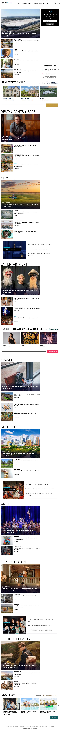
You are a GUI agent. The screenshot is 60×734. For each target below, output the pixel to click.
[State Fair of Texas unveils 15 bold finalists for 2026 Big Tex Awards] (7, 407)
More (47, 3)
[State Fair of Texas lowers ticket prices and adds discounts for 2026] (7, 53)
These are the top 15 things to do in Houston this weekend (27, 308)
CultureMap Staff (5, 36)
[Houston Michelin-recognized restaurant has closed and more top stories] (7, 225)
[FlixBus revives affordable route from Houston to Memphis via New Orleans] (7, 396)
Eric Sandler (4, 141)
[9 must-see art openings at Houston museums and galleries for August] (7, 540)
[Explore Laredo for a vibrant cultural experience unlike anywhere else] (7, 416)
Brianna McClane (16, 64)
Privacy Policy (51, 726)
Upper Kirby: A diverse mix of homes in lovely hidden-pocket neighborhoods (38, 254)
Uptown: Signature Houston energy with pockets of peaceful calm (39, 244)
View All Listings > (52, 105)
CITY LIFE (8, 178)
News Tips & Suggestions (14, 726)
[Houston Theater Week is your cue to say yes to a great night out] (7, 320)
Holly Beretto (16, 464)
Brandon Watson (5, 208)
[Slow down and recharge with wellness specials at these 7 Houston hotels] (7, 675)
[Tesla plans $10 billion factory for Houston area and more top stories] (20, 23)
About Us (7, 726)
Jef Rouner (15, 215)
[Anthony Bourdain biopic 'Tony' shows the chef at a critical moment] (7, 301)
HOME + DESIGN (13, 562)
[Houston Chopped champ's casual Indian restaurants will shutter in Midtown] (7, 148)
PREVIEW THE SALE (52, 351)
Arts (47, 1)
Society (19, 3)
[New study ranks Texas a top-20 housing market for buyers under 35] (7, 473)
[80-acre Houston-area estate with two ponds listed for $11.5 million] (7, 463)
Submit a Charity (28, 726)
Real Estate (43, 1)
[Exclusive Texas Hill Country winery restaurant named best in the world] (7, 43)
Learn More (54, 717)
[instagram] (57, 3)
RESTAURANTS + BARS (18, 112)
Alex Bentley (16, 54)
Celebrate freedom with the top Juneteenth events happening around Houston (39, 488)
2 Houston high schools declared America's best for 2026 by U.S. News (50, 74)
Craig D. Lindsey (16, 310)
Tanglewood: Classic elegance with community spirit (37, 249)
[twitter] (55, 3)
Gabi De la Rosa (4, 669)
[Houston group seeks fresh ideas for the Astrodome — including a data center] (7, 214)
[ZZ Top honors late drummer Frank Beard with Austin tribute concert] (20, 281)
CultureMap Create (17, 168)
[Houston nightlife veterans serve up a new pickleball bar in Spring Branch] (7, 158)
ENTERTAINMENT (14, 264)
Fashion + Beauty (31, 3)
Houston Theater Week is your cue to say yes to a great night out (37, 484)
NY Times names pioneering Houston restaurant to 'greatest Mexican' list (50, 77)
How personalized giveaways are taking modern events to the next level (40, 620)
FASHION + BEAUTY (16, 639)
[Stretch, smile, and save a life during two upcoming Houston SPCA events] (7, 234)
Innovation (36, 3)
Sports (40, 3)
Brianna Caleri (4, 294)
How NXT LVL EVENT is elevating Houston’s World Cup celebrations (40, 630)
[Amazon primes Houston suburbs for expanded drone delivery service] (20, 195)
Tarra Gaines (4, 534)
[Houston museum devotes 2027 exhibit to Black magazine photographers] (7, 550)
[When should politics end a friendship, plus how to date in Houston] (7, 63)
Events (44, 3)
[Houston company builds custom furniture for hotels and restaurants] (7, 598)
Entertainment (33, 1)
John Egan (4, 390)
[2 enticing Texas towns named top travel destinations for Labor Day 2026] (7, 73)
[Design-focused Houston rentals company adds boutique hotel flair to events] (7, 608)
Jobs (40, 726)
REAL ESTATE (11, 427)
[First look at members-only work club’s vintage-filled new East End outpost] (20, 578)
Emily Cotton (4, 591)
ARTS (5, 504)
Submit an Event (22, 726)
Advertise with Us (35, 726)
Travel (38, 1)
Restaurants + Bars (22, 1)
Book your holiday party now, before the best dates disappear (39, 625)
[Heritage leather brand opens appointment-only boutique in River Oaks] (20, 655)
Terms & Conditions (45, 726)
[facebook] (54, 3)
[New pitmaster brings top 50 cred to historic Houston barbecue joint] (20, 128)
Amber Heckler (16, 44)
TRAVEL (7, 360)
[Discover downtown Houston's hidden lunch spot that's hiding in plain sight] (7, 167)
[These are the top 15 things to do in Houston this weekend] (7, 311)
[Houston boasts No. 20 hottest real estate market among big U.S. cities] (20, 443)
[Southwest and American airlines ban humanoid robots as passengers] (20, 377)
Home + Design (24, 3)
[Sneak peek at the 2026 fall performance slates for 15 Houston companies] (20, 521)
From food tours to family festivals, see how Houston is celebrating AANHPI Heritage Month (39, 494)
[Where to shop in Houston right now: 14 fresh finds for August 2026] (7, 685)
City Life (28, 1)
